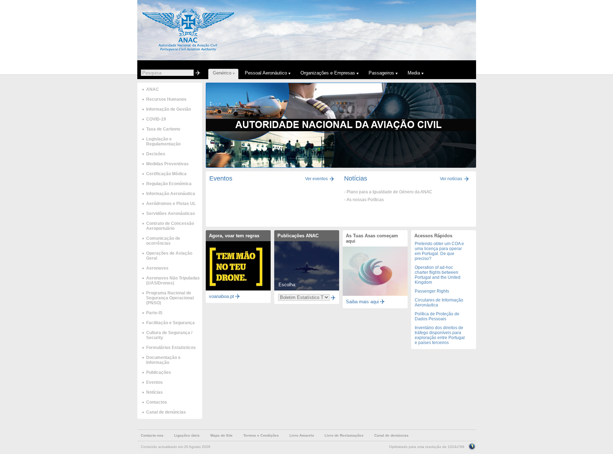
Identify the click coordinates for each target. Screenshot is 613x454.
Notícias (154, 392)
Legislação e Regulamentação (163, 141)
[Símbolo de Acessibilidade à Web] (472, 445)
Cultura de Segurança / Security (169, 335)
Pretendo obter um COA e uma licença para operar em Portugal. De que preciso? (439, 251)
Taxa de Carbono (163, 129)
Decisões (155, 153)
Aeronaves (157, 268)
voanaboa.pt (221, 296)
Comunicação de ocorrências (163, 241)
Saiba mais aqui (362, 301)
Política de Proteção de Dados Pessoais (437, 316)
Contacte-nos (152, 435)
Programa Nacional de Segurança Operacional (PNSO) (170, 297)
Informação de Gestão (168, 109)
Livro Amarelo (301, 435)
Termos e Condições (261, 435)
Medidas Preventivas (167, 163)
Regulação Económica (169, 183)
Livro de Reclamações (344, 435)
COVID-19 (156, 119)
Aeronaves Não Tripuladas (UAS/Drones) (173, 281)
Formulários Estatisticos (171, 347)
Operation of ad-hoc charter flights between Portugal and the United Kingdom (437, 275)
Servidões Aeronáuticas (170, 213)
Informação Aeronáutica (170, 193)
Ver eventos (316, 178)
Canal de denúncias (166, 412)
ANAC (152, 89)
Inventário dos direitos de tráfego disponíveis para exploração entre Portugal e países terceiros (440, 335)
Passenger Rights (432, 291)
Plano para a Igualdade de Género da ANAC (389, 191)
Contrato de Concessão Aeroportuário (170, 226)
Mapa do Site (221, 435)
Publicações (158, 372)
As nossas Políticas (365, 199)
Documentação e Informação (163, 360)
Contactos (156, 402)
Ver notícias (451, 178)
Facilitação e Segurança (170, 322)
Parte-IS (154, 312)
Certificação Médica (166, 173)
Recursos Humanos (166, 99)
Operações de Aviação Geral (169, 256)
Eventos (154, 382)
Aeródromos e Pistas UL (171, 203)
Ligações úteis (187, 435)
